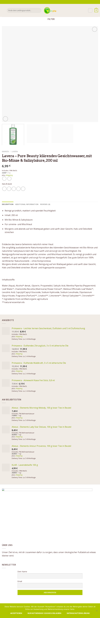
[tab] (7, 204)
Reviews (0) (45, 204)
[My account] (90, 10)
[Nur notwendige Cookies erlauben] (96, 611)
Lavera (15, 151)
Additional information (27, 204)
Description (7, 204)
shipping (9, 175)
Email (19, 581)
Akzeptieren (16, 613)
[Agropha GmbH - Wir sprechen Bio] (50, 10)
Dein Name (22, 571)
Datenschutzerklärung (78, 613)
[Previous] (7, 74)
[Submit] (39, 10)
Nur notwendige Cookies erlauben (44, 613)
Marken (5, 151)
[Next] (92, 74)
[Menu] (3, 10)
